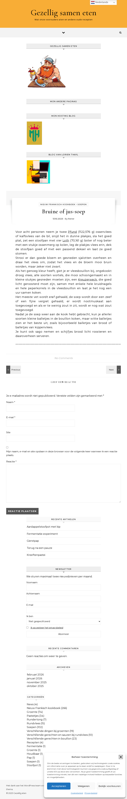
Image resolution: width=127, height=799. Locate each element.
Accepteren (59, 786)
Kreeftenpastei (36, 554)
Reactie (11, 461)
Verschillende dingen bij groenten (48, 731)
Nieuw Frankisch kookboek (57, 204)
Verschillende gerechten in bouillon (49, 738)
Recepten (33, 742)
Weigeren (84, 786)
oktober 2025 (35, 686)
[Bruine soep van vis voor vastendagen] (13, 370)
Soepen (82, 204)
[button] (120, 757)
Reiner (71, 218)
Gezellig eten (19, 793)
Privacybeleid (91, 793)
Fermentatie (34, 746)
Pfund (72, 232)
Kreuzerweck (87, 279)
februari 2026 (35, 674)
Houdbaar (33, 753)
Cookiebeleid (77, 793)
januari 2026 (34, 678)
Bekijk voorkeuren (110, 786)
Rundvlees (33, 723)
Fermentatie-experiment (42, 533)
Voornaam (31, 582)
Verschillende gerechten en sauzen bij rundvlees (57, 734)
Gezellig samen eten (63, 12)
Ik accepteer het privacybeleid (47, 627)
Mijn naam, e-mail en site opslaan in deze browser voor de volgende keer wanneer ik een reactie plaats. (61, 453)
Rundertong (35, 719)
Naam (10, 402)
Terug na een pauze (39, 548)
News (30, 704)
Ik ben (29, 616)
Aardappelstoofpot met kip (43, 526)
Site (8, 432)
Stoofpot (32, 765)
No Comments (63, 358)
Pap (29, 757)
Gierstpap (33, 540)
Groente (32, 711)
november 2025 (37, 682)
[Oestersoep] (114, 370)
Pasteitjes (33, 715)
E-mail (10, 417)
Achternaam (33, 593)
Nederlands (101, 2)
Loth (66, 240)
